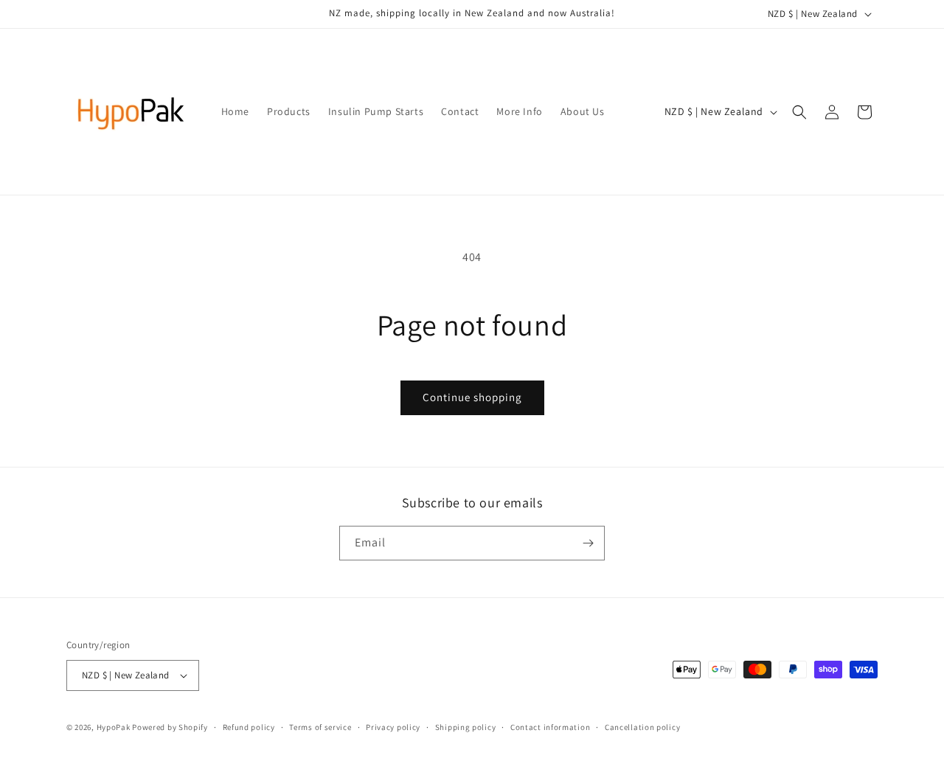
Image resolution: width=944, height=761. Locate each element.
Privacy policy (393, 727)
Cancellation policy (642, 727)
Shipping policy (465, 727)
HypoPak (114, 727)
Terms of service (320, 727)
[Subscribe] (588, 543)
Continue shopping (472, 397)
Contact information (550, 727)
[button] (799, 112)
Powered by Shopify (170, 727)
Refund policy (249, 727)
